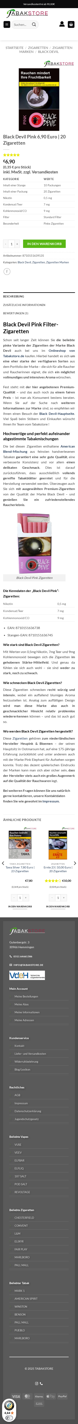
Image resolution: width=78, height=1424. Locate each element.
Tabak (25, 1283)
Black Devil (48, 51)
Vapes (24, 1136)
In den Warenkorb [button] (20, 906)
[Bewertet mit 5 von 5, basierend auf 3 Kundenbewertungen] (39, 155)
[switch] (9, 1418)
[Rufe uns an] (41, 1383)
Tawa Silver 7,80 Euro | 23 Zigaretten (20, 869)
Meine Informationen (27, 1012)
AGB (17, 1095)
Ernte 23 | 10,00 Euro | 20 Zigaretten (58, 869)
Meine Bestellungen (26, 996)
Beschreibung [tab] (13, 296)
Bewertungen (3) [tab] (15, 313)
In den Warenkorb (44, 244)
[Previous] (3, 871)
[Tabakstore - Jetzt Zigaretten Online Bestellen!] (27, 13)
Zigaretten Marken (57, 262)
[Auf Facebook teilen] (7, 271)
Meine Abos (22, 1004)
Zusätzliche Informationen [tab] (24, 305)
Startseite (15, 48)
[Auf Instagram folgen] (36, 1383)
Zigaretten (38, 48)
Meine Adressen (24, 1020)
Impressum (50, 801)
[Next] (74, 871)
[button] (71, 24)
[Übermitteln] (34, 24)
